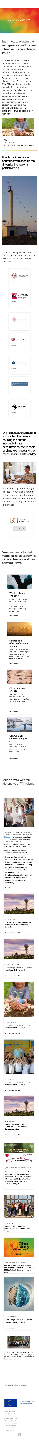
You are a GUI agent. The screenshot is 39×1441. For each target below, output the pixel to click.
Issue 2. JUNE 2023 (10, 919)
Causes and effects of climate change (18, 643)
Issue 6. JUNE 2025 (10, 1317)
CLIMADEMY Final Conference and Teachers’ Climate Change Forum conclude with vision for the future (19, 1354)
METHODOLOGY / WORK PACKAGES (18, 145)
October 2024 (9, 1223)
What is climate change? (17, 594)
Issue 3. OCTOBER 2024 (12, 965)
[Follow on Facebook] (19, 1434)
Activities (20, 1172)
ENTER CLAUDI (19, 528)
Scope (6, 140)
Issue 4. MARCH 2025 (11, 1022)
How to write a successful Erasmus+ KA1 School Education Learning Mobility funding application (18, 833)
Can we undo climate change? (18, 737)
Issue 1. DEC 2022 (10, 1121)
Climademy (8, 837)
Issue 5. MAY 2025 (10, 1079)
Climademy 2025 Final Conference (15, 1262)
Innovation (9, 143)
